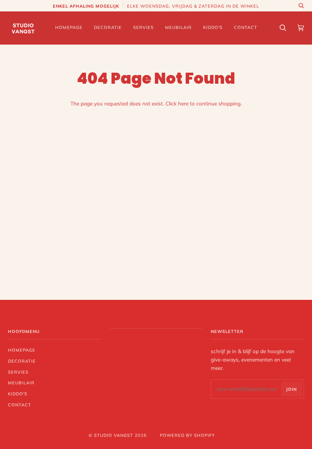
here (183, 103)
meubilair (21, 382)
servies (18, 372)
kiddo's (17, 393)
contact (19, 405)
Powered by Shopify (187, 435)
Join (291, 389)
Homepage (21, 350)
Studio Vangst (113, 435)
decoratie (22, 361)
